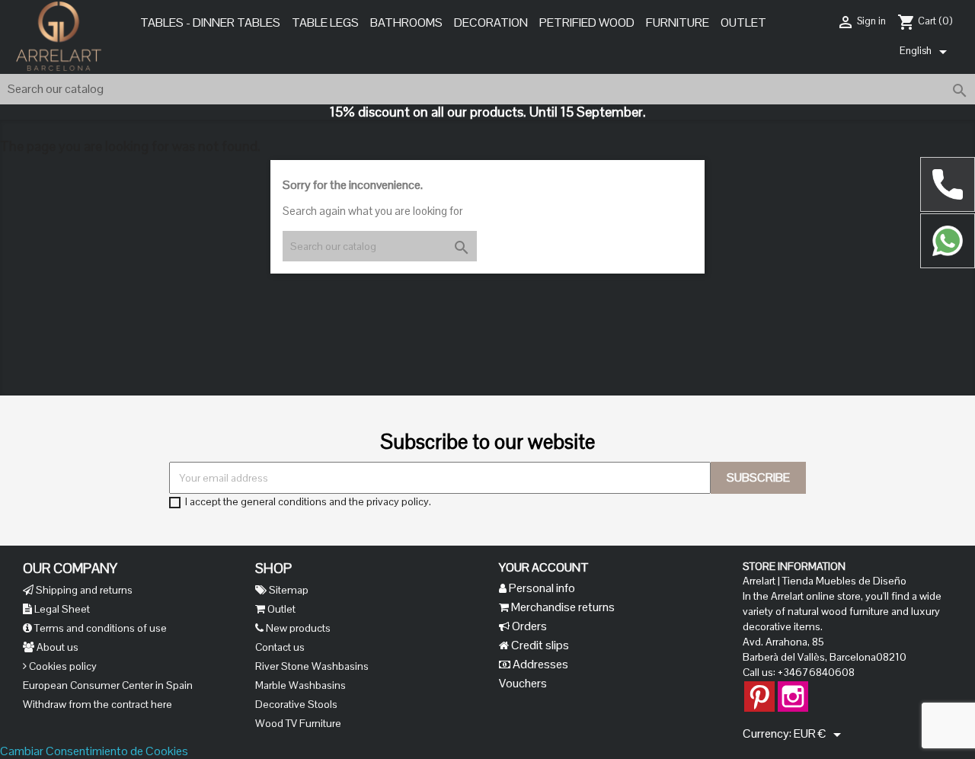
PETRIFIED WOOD (587, 22)
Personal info (541, 588)
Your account (544, 567)
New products (297, 628)
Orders (528, 626)
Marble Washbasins (300, 685)
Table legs (325, 22)
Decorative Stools (296, 704)
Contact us (280, 647)
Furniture (677, 22)
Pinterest (759, 689)
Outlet (743, 22)
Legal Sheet (61, 609)
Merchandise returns (562, 607)
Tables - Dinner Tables (210, 22)
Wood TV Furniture (298, 723)
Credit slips (539, 645)
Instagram (793, 689)
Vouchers (523, 683)
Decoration (491, 22)
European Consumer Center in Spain (108, 685)
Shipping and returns (83, 590)
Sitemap (287, 590)
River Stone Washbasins (312, 666)
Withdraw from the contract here (97, 704)
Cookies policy (62, 666)
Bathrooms (406, 22)
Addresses (539, 664)
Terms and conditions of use (99, 628)
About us (56, 647)
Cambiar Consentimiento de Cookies (94, 751)
